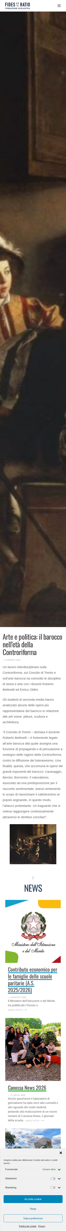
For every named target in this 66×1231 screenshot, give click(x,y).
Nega (33, 1208)
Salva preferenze (33, 1218)
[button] (60, 1153)
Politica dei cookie (27, 1226)
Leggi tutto (15, 1010)
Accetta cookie (33, 1199)
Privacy (41, 1226)
